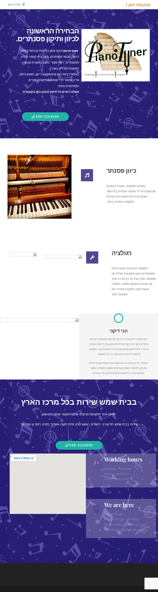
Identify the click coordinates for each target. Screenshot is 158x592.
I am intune (138, 4)
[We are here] (96, 509)
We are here (119, 505)
